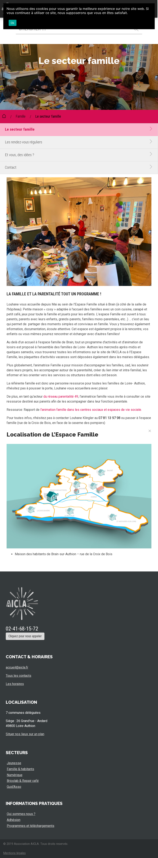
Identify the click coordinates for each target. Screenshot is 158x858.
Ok (12, 22)
